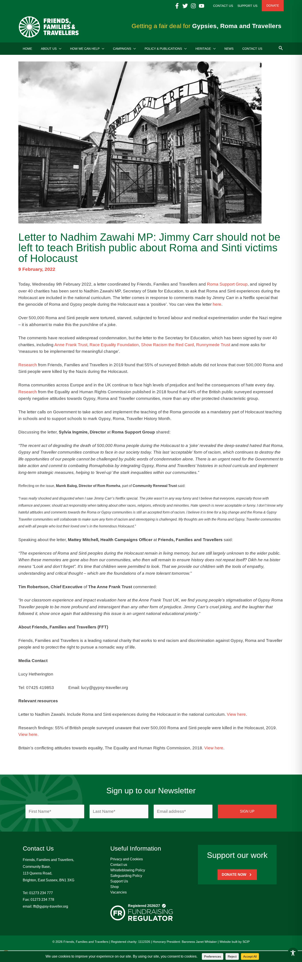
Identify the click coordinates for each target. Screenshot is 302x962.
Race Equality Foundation (114, 344)
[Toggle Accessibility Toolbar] (293, 953)
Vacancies (118, 892)
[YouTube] (201, 6)
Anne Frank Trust (70, 344)
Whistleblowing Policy (127, 870)
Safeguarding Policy (126, 876)
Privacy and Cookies (126, 859)
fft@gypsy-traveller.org (50, 906)
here (217, 304)
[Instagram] (193, 6)
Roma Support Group (227, 284)
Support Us (119, 881)
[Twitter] (185, 6)
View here (236, 714)
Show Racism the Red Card (167, 344)
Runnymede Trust (213, 344)
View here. (28, 734)
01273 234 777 (41, 893)
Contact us (118, 865)
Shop (114, 887)
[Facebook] (177, 6)
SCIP (246, 941)
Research (27, 365)
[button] (59, 48)
